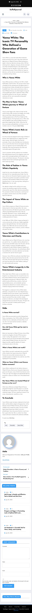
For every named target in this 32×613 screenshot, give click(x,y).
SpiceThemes (16, 610)
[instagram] (18, 5)
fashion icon (5, 183)
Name (3, 562)
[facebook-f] (12, 5)
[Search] (24, 14)
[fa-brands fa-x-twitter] (14, 5)
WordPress (17, 609)
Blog (4, 30)
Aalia (26, 30)
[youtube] (20, 5)
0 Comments (15, 33)
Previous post (6, 467)
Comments (4, 546)
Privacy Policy (17, 606)
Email (3, 570)
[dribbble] (16, 5)
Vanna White (19, 30)
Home (5, 606)
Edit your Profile (25, 454)
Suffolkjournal (15, 9)
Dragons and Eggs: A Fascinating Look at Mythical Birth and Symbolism (14, 512)
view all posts (5, 460)
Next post (5, 474)
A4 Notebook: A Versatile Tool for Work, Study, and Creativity (14, 528)
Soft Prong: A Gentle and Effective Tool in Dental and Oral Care (15, 495)
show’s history (20, 126)
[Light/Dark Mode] (28, 14)
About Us (10, 606)
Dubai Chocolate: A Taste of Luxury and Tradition (14, 470)
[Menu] (3, 14)
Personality (15, 30)
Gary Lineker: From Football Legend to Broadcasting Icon (14, 477)
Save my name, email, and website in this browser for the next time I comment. (15, 581)
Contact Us (24, 606)
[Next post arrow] (28, 477)
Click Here (11, 418)
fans (11, 30)
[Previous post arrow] (28, 469)
